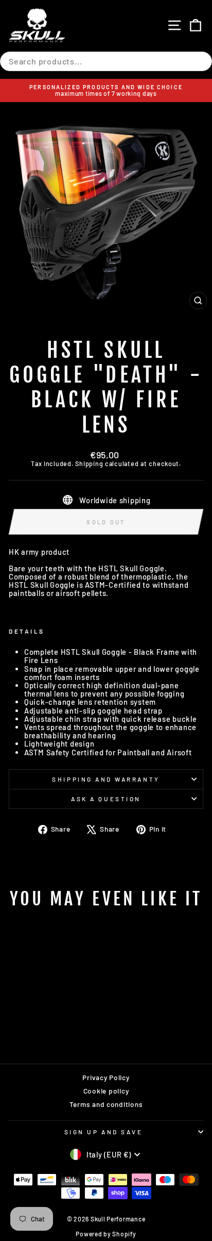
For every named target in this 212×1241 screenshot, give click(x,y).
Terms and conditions (106, 1104)
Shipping (89, 463)
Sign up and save (103, 1131)
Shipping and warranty (106, 779)
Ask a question (105, 798)
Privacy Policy (105, 1077)
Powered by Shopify (106, 1233)
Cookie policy (106, 1090)
